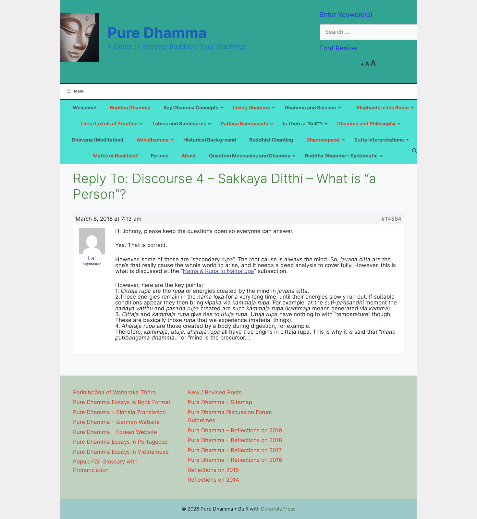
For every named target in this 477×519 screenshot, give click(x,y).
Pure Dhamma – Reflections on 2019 (235, 430)
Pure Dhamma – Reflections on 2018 (235, 440)
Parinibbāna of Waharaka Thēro (114, 392)
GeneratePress (278, 509)
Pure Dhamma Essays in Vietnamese (121, 452)
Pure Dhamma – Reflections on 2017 (235, 450)
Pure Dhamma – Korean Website (115, 432)
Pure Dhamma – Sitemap (220, 402)
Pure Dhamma (157, 33)
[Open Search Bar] (414, 151)
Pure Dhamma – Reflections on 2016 (235, 460)
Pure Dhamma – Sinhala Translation (119, 412)
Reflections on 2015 (213, 470)
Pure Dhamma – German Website (116, 422)
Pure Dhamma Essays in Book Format (121, 402)
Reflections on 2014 (213, 479)
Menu (79, 91)
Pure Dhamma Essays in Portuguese (120, 442)
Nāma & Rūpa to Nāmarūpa (218, 271)
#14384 (391, 219)
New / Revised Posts (215, 392)
